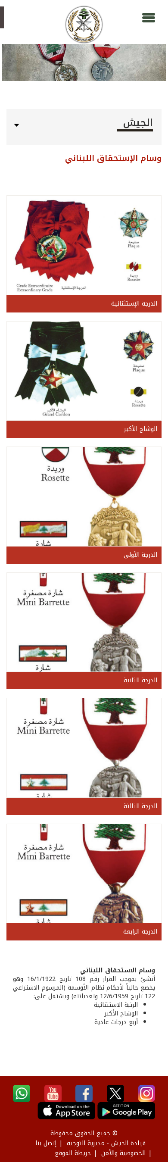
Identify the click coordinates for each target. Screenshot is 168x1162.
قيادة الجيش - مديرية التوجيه (106, 1143)
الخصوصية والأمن (123, 1153)
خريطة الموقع (73, 1153)
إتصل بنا (45, 1143)
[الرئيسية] (84, 24)
